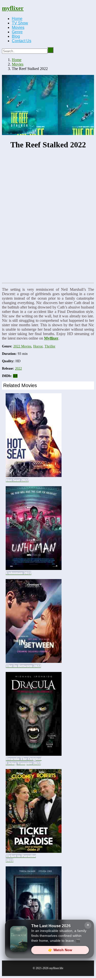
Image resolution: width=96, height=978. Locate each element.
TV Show (20, 23)
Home (17, 19)
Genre (17, 32)
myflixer (13, 8)
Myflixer (51, 338)
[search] (50, 50)
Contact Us (21, 41)
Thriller (50, 346)
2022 (18, 368)
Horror (38, 346)
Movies (18, 27)
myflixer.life (56, 968)
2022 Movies (22, 346)
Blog (16, 36)
